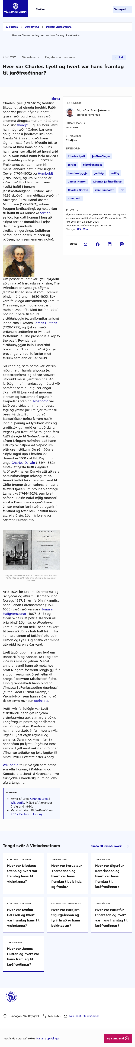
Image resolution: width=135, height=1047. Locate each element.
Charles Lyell (39, 799)
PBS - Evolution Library (27, 814)
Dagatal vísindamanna (59, 26)
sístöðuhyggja (92, 165)
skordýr (22, 125)
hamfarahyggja (78, 173)
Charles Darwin (23, 462)
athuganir (74, 198)
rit (122, 190)
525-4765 (54, 1016)
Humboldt (45, 173)
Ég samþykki (116, 1038)
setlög (115, 173)
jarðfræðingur (101, 156)
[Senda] (85, 244)
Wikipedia (10, 765)
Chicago (70, 229)
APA (79, 229)
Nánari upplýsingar (47, 1038)
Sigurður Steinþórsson (93, 110)
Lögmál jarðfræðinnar (107, 181)
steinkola (41, 701)
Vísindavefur (32, 26)
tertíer (45, 213)
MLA (85, 229)
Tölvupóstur (84, 1016)
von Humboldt (104, 190)
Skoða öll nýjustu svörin (106, 846)
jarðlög (99, 173)
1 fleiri (120, 57)
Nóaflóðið (40, 401)
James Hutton (77, 181)
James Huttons (45, 323)
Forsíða (13, 26)
